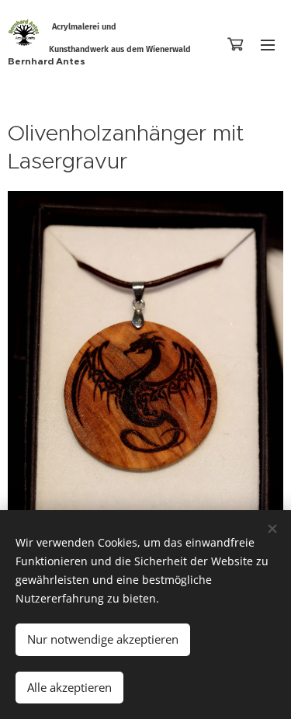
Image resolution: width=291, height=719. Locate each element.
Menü (267, 44)
